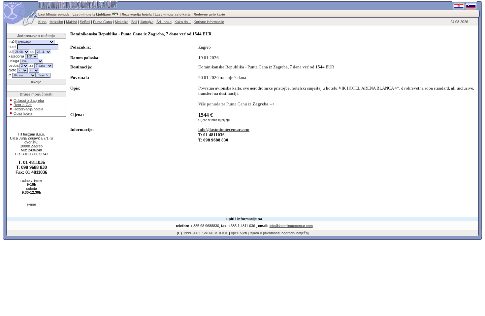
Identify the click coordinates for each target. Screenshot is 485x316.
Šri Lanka (164, 22)
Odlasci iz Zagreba (29, 100)
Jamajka (146, 22)
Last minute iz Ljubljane (92, 14)
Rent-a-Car (23, 105)
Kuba (42, 22)
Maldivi (71, 22)
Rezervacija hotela (137, 14)
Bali (134, 22)
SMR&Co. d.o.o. (215, 233)
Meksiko (56, 22)
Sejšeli (85, 22)
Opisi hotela (23, 113)
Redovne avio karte (209, 14)
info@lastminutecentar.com (223, 129)
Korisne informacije (209, 22)
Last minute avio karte (173, 14)
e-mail (31, 204)
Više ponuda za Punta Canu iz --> (236, 103)
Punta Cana (102, 22)
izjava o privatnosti (264, 233)
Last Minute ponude (54, 14)
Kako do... (183, 22)
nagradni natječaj (294, 233)
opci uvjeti (239, 233)
